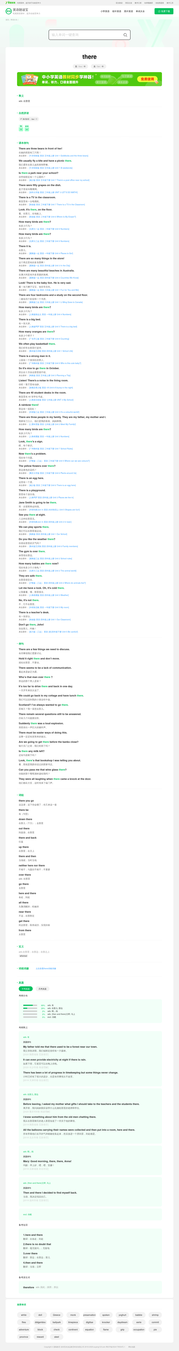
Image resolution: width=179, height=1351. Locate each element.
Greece (56, 1314)
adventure (24, 1329)
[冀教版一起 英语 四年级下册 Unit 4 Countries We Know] (49, 277)
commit (155, 1322)
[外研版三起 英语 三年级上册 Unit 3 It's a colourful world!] (49, 412)
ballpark (57, 1322)
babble (138, 1314)
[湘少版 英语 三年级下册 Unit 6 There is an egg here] (47, 485)
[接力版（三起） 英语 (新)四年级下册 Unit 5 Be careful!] (48, 631)
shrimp (155, 1314)
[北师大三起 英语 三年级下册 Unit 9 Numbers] (44, 241)
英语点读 (128, 3)
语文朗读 (119, 3)
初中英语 (116, 11)
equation (89, 1329)
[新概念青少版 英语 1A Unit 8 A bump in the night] (46, 387)
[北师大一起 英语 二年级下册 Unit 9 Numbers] (44, 228)
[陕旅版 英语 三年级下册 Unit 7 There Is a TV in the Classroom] (52, 204)
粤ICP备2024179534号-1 (115, 1347)
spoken (106, 1314)
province (24, 1336)
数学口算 (138, 3)
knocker (106, 1322)
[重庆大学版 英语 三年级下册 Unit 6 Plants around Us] (47, 473)
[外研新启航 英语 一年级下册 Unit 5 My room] (44, 607)
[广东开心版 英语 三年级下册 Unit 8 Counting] (44, 338)
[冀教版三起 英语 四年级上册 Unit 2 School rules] (45, 558)
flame (106, 1329)
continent (73, 1329)
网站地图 (131, 1347)
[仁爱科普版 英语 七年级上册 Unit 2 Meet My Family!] (47, 424)
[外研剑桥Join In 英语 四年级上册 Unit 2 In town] (45, 521)
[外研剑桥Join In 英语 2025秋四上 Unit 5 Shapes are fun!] (49, 509)
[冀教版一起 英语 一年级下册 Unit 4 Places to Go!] (46, 253)
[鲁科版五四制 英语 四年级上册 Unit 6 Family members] (48, 546)
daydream (122, 1322)
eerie (138, 1322)
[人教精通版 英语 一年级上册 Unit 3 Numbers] (44, 436)
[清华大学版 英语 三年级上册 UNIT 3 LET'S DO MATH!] (48, 192)
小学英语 (105, 11)
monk (73, 1314)
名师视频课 (148, 3)
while (23, 1314)
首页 (7, 19)
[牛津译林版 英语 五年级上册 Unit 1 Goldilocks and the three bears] (53, 155)
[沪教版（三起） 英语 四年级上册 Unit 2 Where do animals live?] (52, 582)
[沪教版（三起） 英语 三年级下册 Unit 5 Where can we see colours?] (54, 460)
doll (40, 1314)
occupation (138, 1329)
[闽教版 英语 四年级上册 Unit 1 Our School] (43, 534)
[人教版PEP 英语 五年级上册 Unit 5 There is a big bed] (48, 326)
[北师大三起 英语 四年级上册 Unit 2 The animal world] (47, 570)
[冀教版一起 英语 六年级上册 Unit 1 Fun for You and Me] (49, 289)
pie (155, 1329)
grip (122, 1329)
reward (40, 1336)
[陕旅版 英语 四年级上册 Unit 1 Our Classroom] (45, 619)
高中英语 (128, 11)
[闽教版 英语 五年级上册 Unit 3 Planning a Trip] (44, 375)
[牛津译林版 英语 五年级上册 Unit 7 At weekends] (45, 167)
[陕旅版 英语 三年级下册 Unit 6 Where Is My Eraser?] (47, 216)
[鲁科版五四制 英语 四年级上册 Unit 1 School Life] (46, 351)
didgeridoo (40, 1322)
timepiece (73, 1322)
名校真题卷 (160, 3)
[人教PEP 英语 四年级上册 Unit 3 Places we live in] (46, 497)
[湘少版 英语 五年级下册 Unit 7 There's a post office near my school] (54, 180)
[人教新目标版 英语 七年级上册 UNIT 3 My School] (46, 399)
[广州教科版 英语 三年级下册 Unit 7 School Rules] (46, 448)
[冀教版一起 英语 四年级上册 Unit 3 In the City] (44, 265)
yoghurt (122, 1314)
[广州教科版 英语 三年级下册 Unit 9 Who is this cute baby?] (50, 363)
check (57, 1329)
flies (24, 1322)
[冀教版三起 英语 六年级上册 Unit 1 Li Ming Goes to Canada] (51, 302)
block (40, 1329)
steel (56, 1336)
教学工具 (170, 3)
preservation (89, 1314)
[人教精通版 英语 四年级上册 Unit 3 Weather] (44, 595)
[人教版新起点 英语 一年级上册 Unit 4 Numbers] (45, 314)
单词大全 (140, 11)
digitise (89, 1322)
